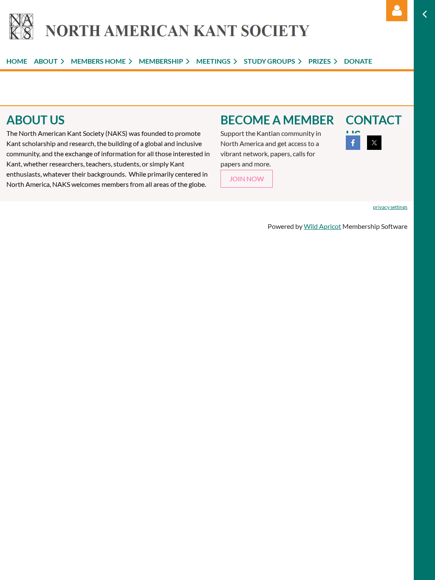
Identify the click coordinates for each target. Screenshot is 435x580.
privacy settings (390, 207)
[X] (374, 142)
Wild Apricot (322, 226)
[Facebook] (353, 142)
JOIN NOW (246, 179)
